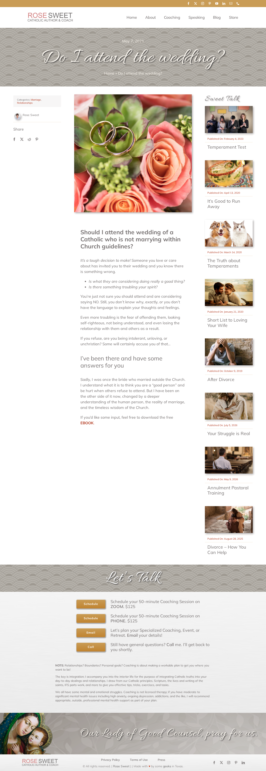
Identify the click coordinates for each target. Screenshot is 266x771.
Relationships (25, 102)
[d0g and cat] (229, 221)
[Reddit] (29, 139)
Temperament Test (226, 147)
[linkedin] (223, 3)
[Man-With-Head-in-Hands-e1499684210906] (229, 340)
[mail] (230, 3)
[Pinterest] (37, 139)
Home (109, 73)
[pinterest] (209, 3)
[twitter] (195, 3)
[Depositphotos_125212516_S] (229, 448)
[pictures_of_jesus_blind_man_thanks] (229, 508)
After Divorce (220, 379)
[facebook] (188, 3)
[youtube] (216, 3)
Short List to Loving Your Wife (227, 322)
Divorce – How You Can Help (226, 549)
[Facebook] (14, 139)
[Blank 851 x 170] (50, 14)
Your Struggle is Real (228, 433)
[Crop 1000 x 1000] (229, 394)
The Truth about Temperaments (223, 263)
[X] (22, 139)
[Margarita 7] (229, 162)
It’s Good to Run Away (223, 203)
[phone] (237, 3)
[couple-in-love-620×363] (229, 280)
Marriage (36, 99)
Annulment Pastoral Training (228, 490)
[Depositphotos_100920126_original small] (229, 107)
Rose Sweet (120, 766)
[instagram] (202, 3)
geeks (167, 766)
